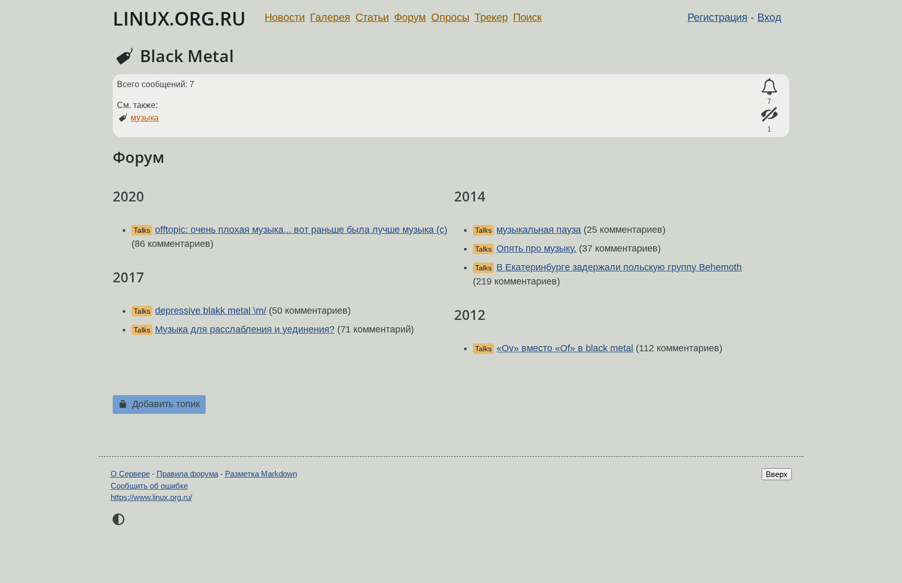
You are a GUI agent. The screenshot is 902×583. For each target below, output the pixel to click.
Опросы (450, 17)
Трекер (491, 17)
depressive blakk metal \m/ (210, 310)
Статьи (372, 17)
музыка (144, 117)
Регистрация (717, 17)
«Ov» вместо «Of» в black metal (564, 348)
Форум (410, 17)
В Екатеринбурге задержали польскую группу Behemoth (619, 267)
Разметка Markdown (261, 473)
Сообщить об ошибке (149, 485)
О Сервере (130, 473)
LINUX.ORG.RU (179, 18)
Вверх (777, 474)
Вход (769, 17)
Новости (285, 17)
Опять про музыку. (536, 248)
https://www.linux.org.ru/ (151, 497)
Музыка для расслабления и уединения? (245, 329)
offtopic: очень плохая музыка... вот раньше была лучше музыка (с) (301, 229)
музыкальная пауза (538, 229)
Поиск (527, 17)
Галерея (330, 17)
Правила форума (187, 473)
